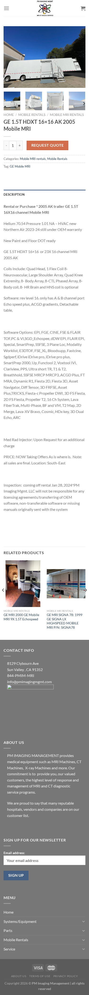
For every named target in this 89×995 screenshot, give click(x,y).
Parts (8, 930)
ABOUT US (18, 976)
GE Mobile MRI (20, 166)
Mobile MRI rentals (67, 115)
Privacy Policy (65, 976)
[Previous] (11, 57)
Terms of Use (39, 976)
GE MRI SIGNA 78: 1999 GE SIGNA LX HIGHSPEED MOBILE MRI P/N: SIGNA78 (64, 621)
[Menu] (6, 8)
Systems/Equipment (20, 921)
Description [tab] (14, 194)
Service (9, 949)
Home (9, 115)
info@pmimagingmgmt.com (29, 681)
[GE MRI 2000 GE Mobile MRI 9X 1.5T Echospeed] (23, 583)
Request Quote (47, 145)
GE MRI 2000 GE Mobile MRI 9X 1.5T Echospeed (21, 617)
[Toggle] (83, 921)
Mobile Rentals (31, 115)
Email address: (14, 853)
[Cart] (83, 8)
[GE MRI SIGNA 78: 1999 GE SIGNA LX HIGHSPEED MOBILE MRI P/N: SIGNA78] (66, 583)
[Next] (78, 57)
